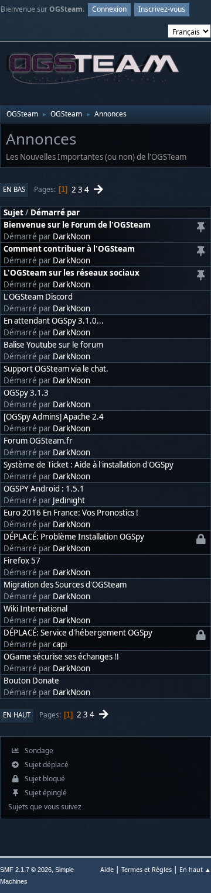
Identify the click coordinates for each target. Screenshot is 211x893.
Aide (107, 869)
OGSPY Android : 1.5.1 (44, 488)
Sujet (13, 212)
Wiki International (35, 608)
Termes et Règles (146, 869)
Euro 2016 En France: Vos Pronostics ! (71, 512)
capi (60, 644)
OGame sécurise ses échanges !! (61, 656)
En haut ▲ (195, 869)
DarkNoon (71, 236)
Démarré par (55, 212)
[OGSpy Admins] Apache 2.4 (54, 416)
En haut (16, 714)
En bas (14, 189)
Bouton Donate (31, 680)
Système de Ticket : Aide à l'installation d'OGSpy (88, 464)
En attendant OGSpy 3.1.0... (54, 320)
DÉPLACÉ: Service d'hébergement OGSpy (78, 632)
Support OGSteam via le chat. (56, 368)
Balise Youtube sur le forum (53, 344)
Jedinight (69, 500)
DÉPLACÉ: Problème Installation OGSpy (74, 536)
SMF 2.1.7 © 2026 (26, 869)
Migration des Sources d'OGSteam (65, 584)
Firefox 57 (22, 560)
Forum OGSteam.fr (38, 440)
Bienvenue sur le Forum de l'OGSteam (77, 224)
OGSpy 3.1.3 (26, 392)
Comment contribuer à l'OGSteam (69, 248)
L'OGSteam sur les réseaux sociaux (71, 272)
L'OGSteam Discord (38, 296)
